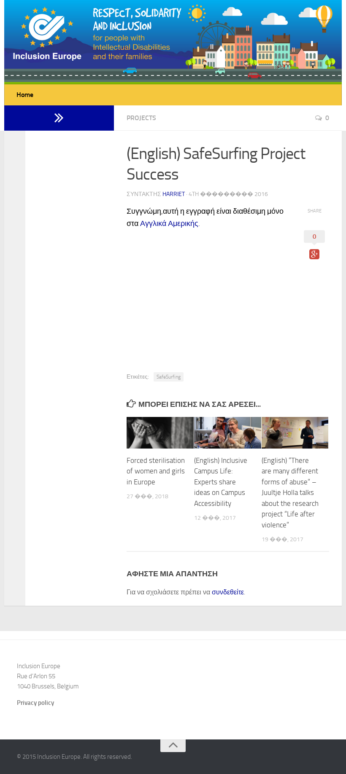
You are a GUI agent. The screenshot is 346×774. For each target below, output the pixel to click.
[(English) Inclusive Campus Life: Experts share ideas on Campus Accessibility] (227, 433)
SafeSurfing (169, 377)
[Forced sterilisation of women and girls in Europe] (160, 433)
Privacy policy (35, 703)
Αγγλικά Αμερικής (169, 223)
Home (24, 95)
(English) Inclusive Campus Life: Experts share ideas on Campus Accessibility (220, 482)
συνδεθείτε (228, 592)
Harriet (173, 194)
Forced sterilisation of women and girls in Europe (156, 471)
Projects (141, 118)
